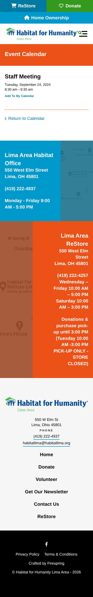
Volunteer (46, 479)
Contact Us (46, 504)
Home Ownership (50, 17)
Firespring (55, 563)
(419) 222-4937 (46, 436)
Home (46, 454)
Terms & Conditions (61, 554)
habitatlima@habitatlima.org (46, 443)
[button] (82, 34)
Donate (73, 6)
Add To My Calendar (19, 96)
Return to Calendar (26, 118)
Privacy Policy (28, 554)
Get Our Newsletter (46, 492)
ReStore (27, 6)
